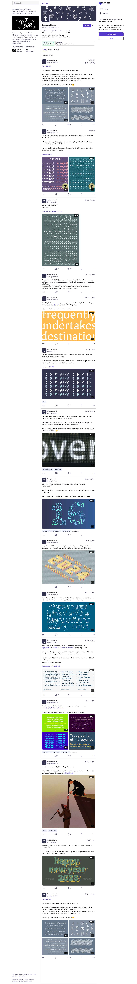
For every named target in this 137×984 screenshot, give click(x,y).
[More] (94, 125)
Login (111, 38)
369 (43, 32)
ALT (66, 102)
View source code (23, 981)
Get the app (25, 979)
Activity (44, 49)
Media (50, 49)
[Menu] (93, 25)
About (20, 974)
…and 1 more (73, 752)
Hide (91, 89)
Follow (87, 25)
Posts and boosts (47, 55)
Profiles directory (27, 974)
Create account (111, 34)
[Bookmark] (81, 125)
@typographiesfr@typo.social (50, 27)
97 (52, 32)
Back (46, 3)
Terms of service (20, 976)
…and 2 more (75, 531)
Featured (56, 49)
